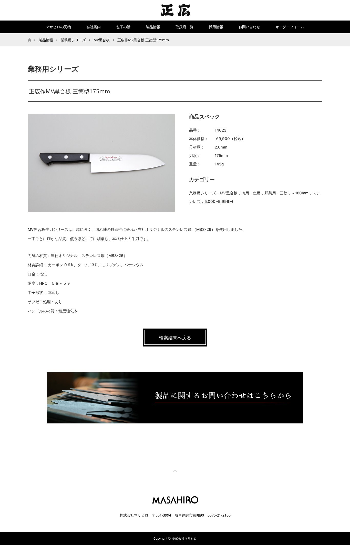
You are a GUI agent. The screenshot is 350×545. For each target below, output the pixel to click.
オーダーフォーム (289, 26)
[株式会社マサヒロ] (175, 10)
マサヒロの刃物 (58, 26)
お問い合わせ (249, 26)
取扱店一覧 (184, 26)
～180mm (299, 193)
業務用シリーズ (202, 193)
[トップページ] (29, 35)
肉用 (245, 193)
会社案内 (93, 26)
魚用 (257, 193)
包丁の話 (123, 26)
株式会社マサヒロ (184, 538)
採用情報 (216, 26)
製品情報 (153, 26)
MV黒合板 (229, 193)
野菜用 (270, 193)
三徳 (283, 193)
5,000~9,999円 (218, 201)
